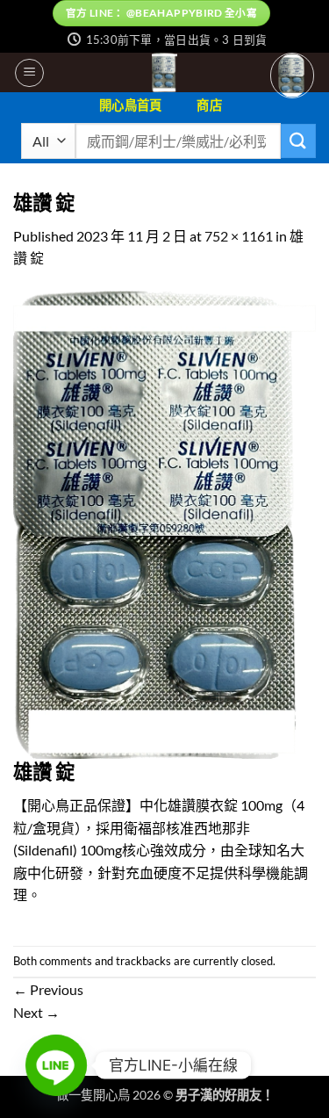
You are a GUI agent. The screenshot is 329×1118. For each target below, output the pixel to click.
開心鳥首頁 (130, 104)
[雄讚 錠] (164, 522)
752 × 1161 (238, 235)
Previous (48, 989)
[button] (29, 73)
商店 (209, 104)
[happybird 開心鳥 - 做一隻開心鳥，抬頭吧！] (164, 72)
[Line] (56, 1065)
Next (36, 1012)
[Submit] (298, 141)
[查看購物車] (292, 75)
